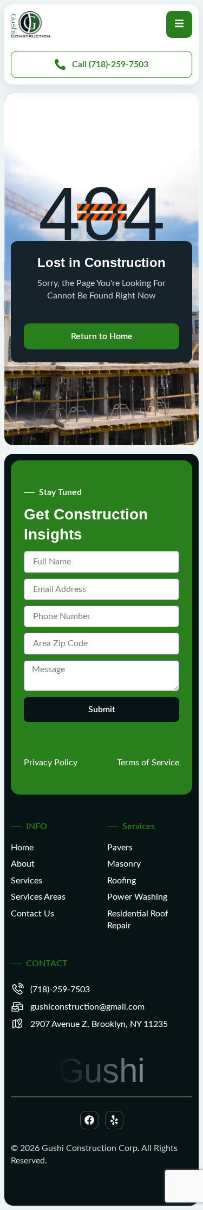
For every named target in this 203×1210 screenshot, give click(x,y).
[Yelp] (114, 1120)
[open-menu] (179, 24)
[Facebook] (89, 1120)
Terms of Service (148, 762)
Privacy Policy (50, 762)
